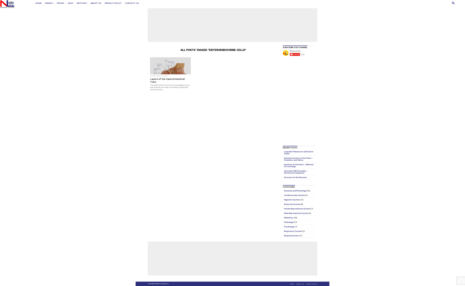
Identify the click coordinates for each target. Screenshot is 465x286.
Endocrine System (292, 204)
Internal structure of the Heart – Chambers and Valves (298, 159)
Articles (82, 3)
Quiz (70, 3)
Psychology (289, 226)
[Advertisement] (232, 25)
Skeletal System (291, 235)
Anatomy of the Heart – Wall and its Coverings (298, 165)
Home (39, 3)
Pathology (288, 222)
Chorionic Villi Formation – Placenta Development (296, 172)
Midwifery (288, 217)
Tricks (60, 3)
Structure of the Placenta (295, 177)
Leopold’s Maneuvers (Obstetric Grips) (298, 152)
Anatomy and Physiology (295, 190)
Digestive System (292, 199)
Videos (49, 3)
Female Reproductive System (297, 208)
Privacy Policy (113, 3)
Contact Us (132, 3)
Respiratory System (293, 231)
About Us (95, 3)
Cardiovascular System (294, 195)
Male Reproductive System (296, 213)
